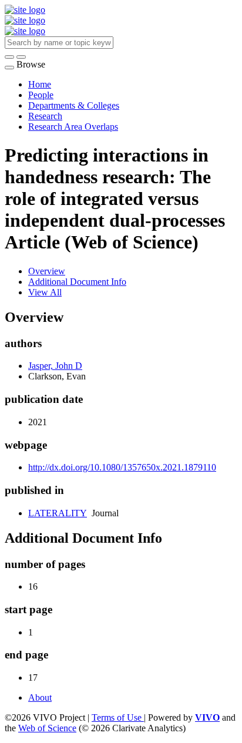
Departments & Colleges (73, 105)
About (40, 697)
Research (45, 116)
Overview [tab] (46, 271)
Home (39, 84)
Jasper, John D (55, 366)
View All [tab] (45, 292)
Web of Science (47, 728)
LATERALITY (57, 513)
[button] (9, 57)
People (40, 95)
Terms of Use (118, 717)
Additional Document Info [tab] (77, 282)
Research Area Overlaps (73, 127)
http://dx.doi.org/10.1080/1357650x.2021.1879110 (122, 467)
